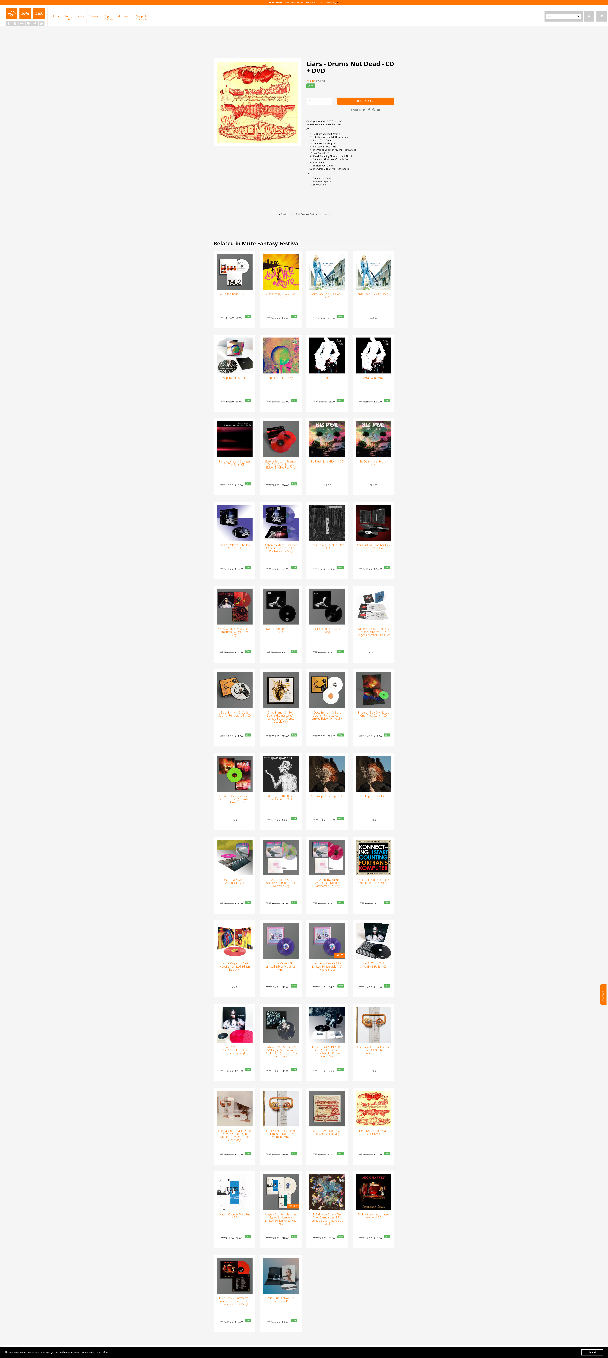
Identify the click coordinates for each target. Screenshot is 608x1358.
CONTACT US (603, 995)
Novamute (94, 16)
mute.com (55, 16)
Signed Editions (109, 18)
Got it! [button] (592, 1352)
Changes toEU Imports (141, 18)
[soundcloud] (22, 23)
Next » (326, 214)
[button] (601, 16)
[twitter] (35, 23)
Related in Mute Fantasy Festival (257, 243)
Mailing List (69, 18)
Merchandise (124, 16)
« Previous (284, 214)
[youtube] (41, 23)
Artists (80, 16)
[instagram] (15, 23)
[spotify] (28, 23)
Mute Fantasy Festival (306, 214)
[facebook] (9, 23)
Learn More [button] (102, 1352)
